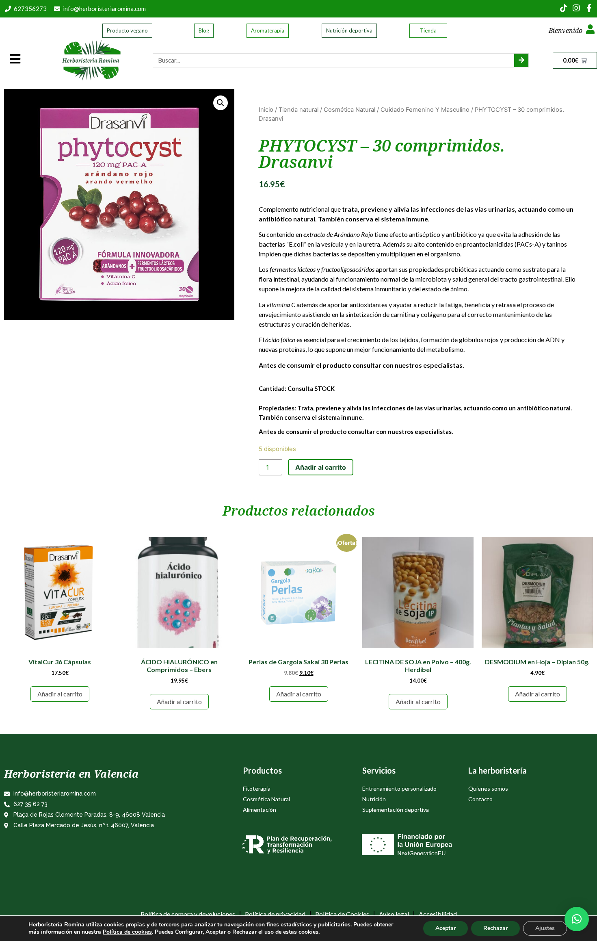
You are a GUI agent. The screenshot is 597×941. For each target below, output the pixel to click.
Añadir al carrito (320, 467)
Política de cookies (127, 932)
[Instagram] (576, 8)
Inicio (266, 109)
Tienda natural (298, 109)
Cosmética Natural (349, 109)
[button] (577, 919)
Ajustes (545, 928)
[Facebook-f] (589, 8)
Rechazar (495, 928)
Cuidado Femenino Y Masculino (425, 109)
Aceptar (445, 928)
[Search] (521, 60)
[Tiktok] (564, 8)
